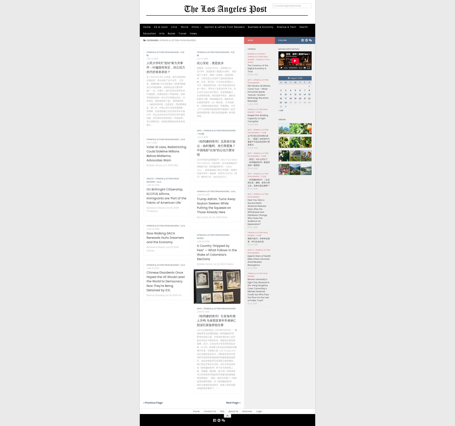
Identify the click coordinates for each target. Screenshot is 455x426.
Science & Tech (286, 26)
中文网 (201, 134)
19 (295, 98)
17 (286, 98)
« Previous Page (153, 402)
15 (309, 94)
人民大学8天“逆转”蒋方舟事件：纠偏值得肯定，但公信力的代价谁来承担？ (166, 67)
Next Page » (233, 402)
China (195, 26)
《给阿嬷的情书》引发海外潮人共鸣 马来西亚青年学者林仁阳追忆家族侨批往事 (216, 320)
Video (193, 33)
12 (295, 94)
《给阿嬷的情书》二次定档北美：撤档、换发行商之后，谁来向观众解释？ (259, 182)
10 (286, 94)
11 (290, 94)
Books (171, 33)
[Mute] (305, 68)
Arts (161, 33)
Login (259, 411)
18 (291, 98)
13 (300, 94)
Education (149, 33)
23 (281, 102)
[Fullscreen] (308, 68)
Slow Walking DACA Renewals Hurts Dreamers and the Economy (165, 237)
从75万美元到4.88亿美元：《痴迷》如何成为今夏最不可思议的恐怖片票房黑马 (259, 140)
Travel (183, 33)
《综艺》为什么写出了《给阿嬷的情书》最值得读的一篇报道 (259, 162)
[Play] (281, 68)
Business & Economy (261, 26)
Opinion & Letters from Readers (225, 26)
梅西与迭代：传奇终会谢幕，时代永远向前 (259, 240)
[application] (295, 60)
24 (285, 102)
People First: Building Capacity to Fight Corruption (258, 118)
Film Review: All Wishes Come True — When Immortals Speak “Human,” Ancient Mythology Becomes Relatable (259, 93)
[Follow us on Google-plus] (306, 40)
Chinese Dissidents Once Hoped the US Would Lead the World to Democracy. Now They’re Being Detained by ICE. (166, 281)
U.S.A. (174, 26)
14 (305, 94)
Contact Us (210, 411)
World (184, 26)
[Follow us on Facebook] (302, 40)
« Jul (280, 110)
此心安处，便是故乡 (210, 63)
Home (147, 26)
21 (305, 98)
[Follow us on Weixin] (310, 40)
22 (309, 98)
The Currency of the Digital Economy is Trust (258, 68)
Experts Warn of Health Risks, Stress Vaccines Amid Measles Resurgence (259, 260)
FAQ (222, 411)
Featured (247, 411)
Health (303, 26)
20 (300, 98)
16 (281, 98)
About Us (233, 411)
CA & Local (161, 26)
